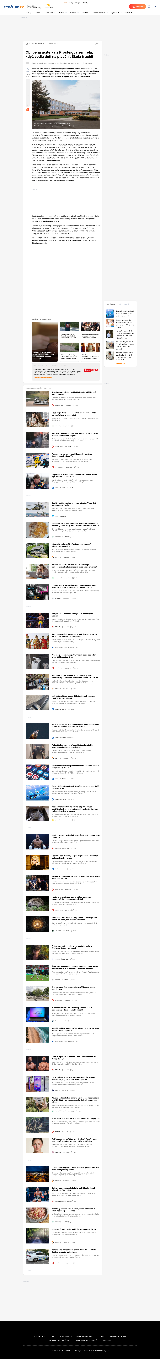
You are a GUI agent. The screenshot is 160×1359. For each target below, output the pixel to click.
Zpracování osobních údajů (86, 1340)
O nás (52, 1336)
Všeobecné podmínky (83, 1336)
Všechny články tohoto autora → (44, 377)
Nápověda (106, 1340)
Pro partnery (39, 1336)
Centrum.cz (56, 1350)
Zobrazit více (120, 364)
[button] (28, 93)
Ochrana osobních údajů (59, 1340)
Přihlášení (139, 6)
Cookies (101, 1336)
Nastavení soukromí (117, 1336)
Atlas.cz (67, 1350)
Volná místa (64, 1336)
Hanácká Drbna (36, 44)
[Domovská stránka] (27, 44)
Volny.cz (78, 1350)
